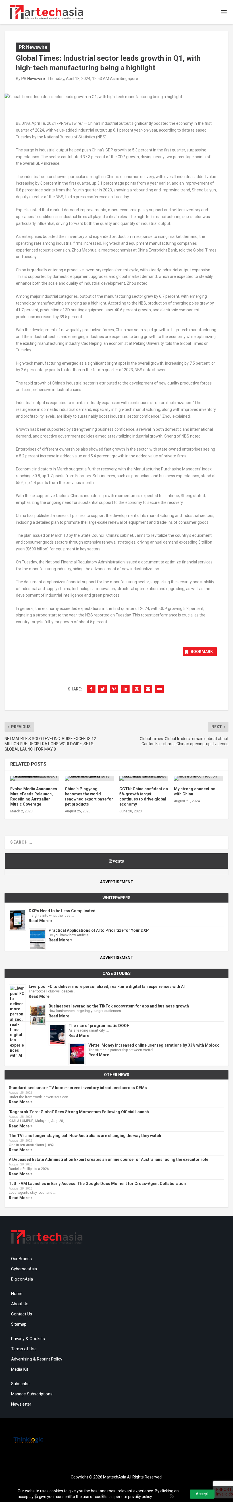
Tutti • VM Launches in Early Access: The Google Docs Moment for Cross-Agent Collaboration (97, 1183)
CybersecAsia (24, 1268)
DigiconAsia (22, 1279)
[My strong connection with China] (198, 778)
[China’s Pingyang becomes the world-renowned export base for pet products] (89, 778)
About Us (19, 1303)
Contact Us (21, 1314)
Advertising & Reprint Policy (36, 1359)
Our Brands (21, 1258)
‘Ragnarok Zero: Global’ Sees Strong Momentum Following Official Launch (79, 1112)
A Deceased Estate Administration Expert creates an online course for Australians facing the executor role (108, 1159)
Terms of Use (24, 1348)
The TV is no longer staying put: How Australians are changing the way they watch (85, 1135)
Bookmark (202, 651)
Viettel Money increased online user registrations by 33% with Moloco (154, 1045)
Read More (39, 996)
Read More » (40, 920)
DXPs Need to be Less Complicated (62, 911)
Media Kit (19, 1369)
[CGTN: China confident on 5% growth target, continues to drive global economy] (143, 778)
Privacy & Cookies (28, 1338)
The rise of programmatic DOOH (99, 1025)
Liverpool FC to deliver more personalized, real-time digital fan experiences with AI (107, 986)
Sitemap (18, 1324)
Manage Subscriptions (32, 1394)
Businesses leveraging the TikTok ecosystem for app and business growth (119, 1006)
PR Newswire (33, 47)
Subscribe (20, 1383)
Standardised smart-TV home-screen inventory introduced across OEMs (78, 1087)
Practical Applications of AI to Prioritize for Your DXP (99, 930)
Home (16, 1293)
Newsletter (21, 1404)
